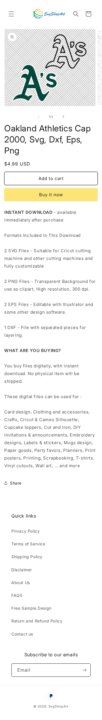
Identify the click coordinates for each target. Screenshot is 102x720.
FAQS (16, 595)
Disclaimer (21, 569)
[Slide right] (63, 116)
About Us (20, 582)
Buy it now (51, 194)
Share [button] (16, 483)
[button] (11, 14)
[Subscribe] (84, 670)
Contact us (22, 634)
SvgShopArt (58, 706)
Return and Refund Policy (36, 620)
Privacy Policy (25, 531)
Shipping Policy (26, 556)
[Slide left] (38, 116)
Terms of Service (28, 543)
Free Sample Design (31, 608)
